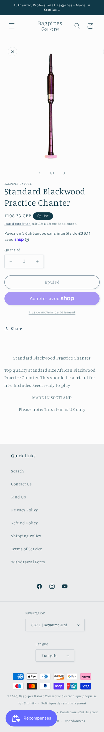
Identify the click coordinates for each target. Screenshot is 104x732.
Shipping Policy (26, 535)
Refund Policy (24, 522)
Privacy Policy (24, 510)
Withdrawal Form (28, 561)
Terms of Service (26, 548)
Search (17, 471)
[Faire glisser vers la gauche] (39, 173)
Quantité (12, 250)
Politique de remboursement (63, 703)
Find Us (18, 497)
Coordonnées (75, 721)
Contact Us (21, 484)
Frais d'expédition (17, 223)
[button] (11, 26)
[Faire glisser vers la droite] (65, 173)
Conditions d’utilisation (79, 712)
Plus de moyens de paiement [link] (52, 312)
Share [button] (16, 328)
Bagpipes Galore (31, 696)
